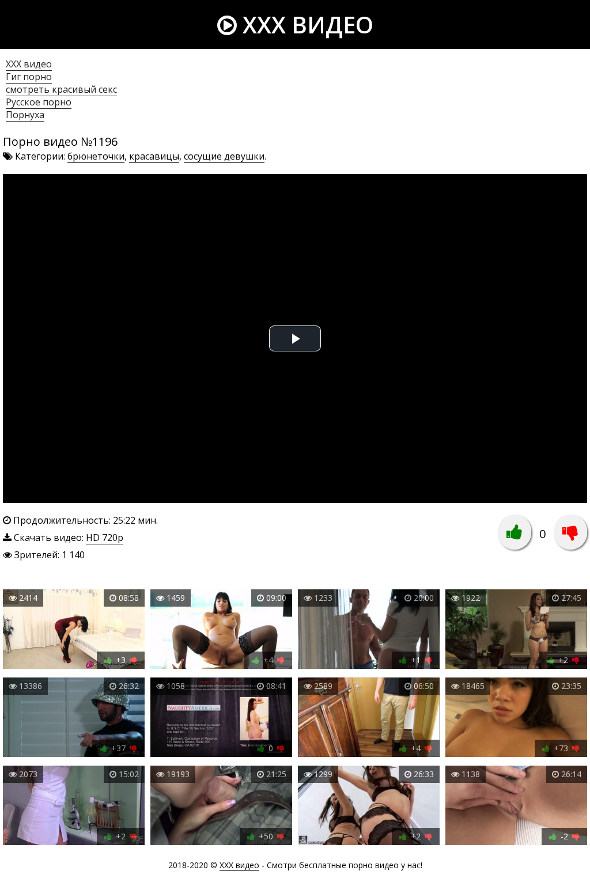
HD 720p (104, 537)
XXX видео (305, 24)
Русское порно (38, 102)
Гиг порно (29, 76)
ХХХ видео (29, 64)
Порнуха (25, 114)
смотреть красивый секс (61, 89)
